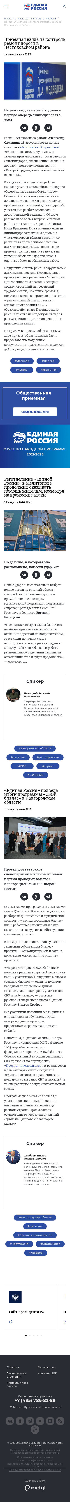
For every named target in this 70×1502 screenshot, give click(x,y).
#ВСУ (22, 766)
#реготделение (48, 757)
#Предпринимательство (35, 1235)
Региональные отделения (16, 1375)
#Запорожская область (35, 748)
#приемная (49, 369)
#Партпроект (19, 1244)
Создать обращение (35, 412)
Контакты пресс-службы (18, 1384)
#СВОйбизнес (50, 1244)
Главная (8, 18)
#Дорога (48, 361)
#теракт (47, 766)
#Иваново (22, 361)
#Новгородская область (35, 1217)
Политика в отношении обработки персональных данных (35, 1465)
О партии (13, 1367)
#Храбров (36, 1252)
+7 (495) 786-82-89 (35, 1400)
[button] (26, 1335)
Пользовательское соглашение (35, 1457)
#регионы (18, 757)
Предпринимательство (23, 1065)
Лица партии (46, 1367)
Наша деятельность (29, 18)
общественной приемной (39, 147)
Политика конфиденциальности (35, 1460)
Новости (51, 18)
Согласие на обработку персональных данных (35, 1469)
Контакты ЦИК (47, 1373)
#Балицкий (36, 775)
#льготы (21, 369)
